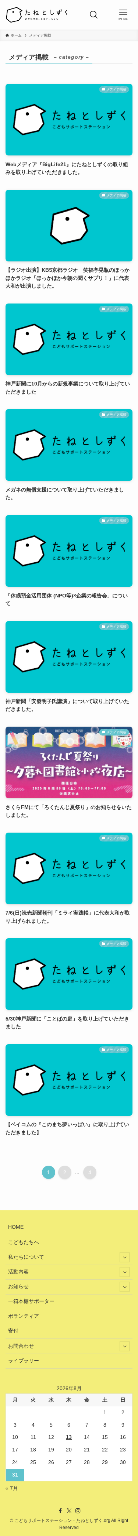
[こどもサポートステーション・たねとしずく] (36, 15)
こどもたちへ (23, 1242)
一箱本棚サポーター (31, 1301)
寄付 (13, 1331)
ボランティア (23, 1316)
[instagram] (78, 1511)
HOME (16, 1227)
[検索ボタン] (94, 15)
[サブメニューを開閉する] (125, 1257)
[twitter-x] (69, 1511)
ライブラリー (23, 1361)
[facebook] (60, 1511)
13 (69, 1437)
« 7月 (12, 1488)
